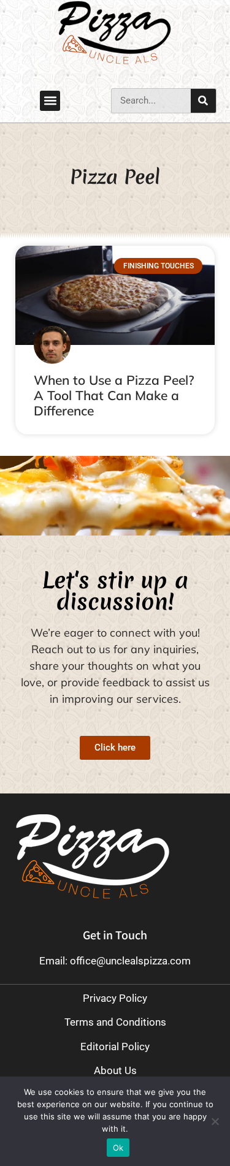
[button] (50, 101)
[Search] (203, 101)
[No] (215, 1121)
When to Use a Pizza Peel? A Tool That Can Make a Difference (114, 395)
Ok (118, 1148)
